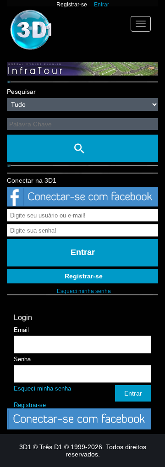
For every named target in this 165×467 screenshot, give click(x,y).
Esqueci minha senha (84, 291)
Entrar (101, 4)
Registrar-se (71, 4)
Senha (22, 359)
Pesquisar (21, 91)
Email (21, 329)
